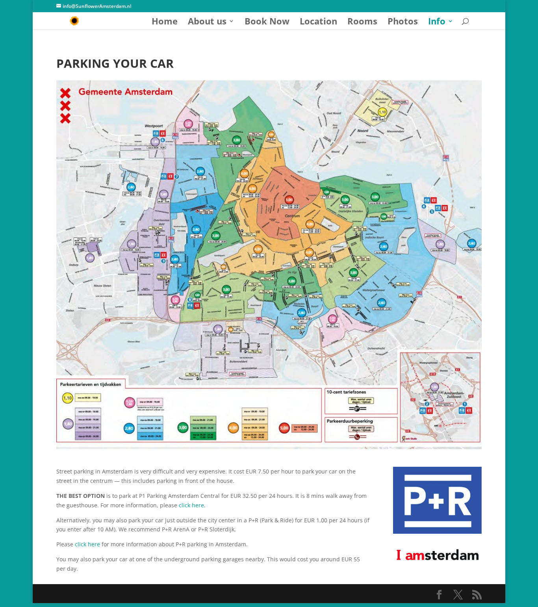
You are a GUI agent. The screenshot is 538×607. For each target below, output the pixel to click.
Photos (403, 22)
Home (165, 22)
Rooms (362, 22)
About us (207, 22)
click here (191, 505)
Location (318, 22)
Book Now (267, 22)
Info (436, 22)
